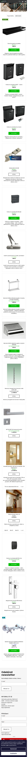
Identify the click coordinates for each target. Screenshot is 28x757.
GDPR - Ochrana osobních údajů (9, 691)
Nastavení (13, 749)
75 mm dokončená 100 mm (11, 480)
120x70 (5, 523)
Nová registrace (5, 723)
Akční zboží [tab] (17, 16)
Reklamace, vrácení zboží (7, 696)
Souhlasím (13, 753)
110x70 (10, 523)
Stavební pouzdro (17, 737)
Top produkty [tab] (10, 16)
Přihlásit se (6, 679)
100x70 (16, 523)
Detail (13, 171)
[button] (3, 7)
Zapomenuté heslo (6, 725)
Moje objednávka (5, 698)
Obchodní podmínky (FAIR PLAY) (9, 690)
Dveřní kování (8, 737)
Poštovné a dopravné (6, 693)
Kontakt (3, 695)
